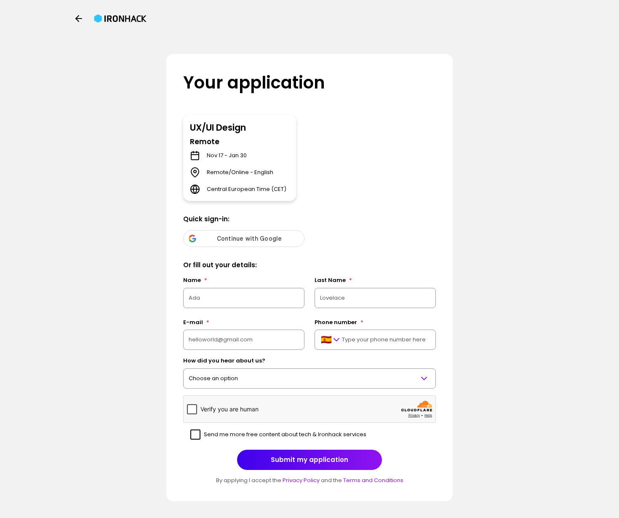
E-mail (196, 322)
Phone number (339, 322)
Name (195, 280)
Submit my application (309, 459)
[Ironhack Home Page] (120, 18)
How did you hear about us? (224, 361)
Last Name (333, 280)
